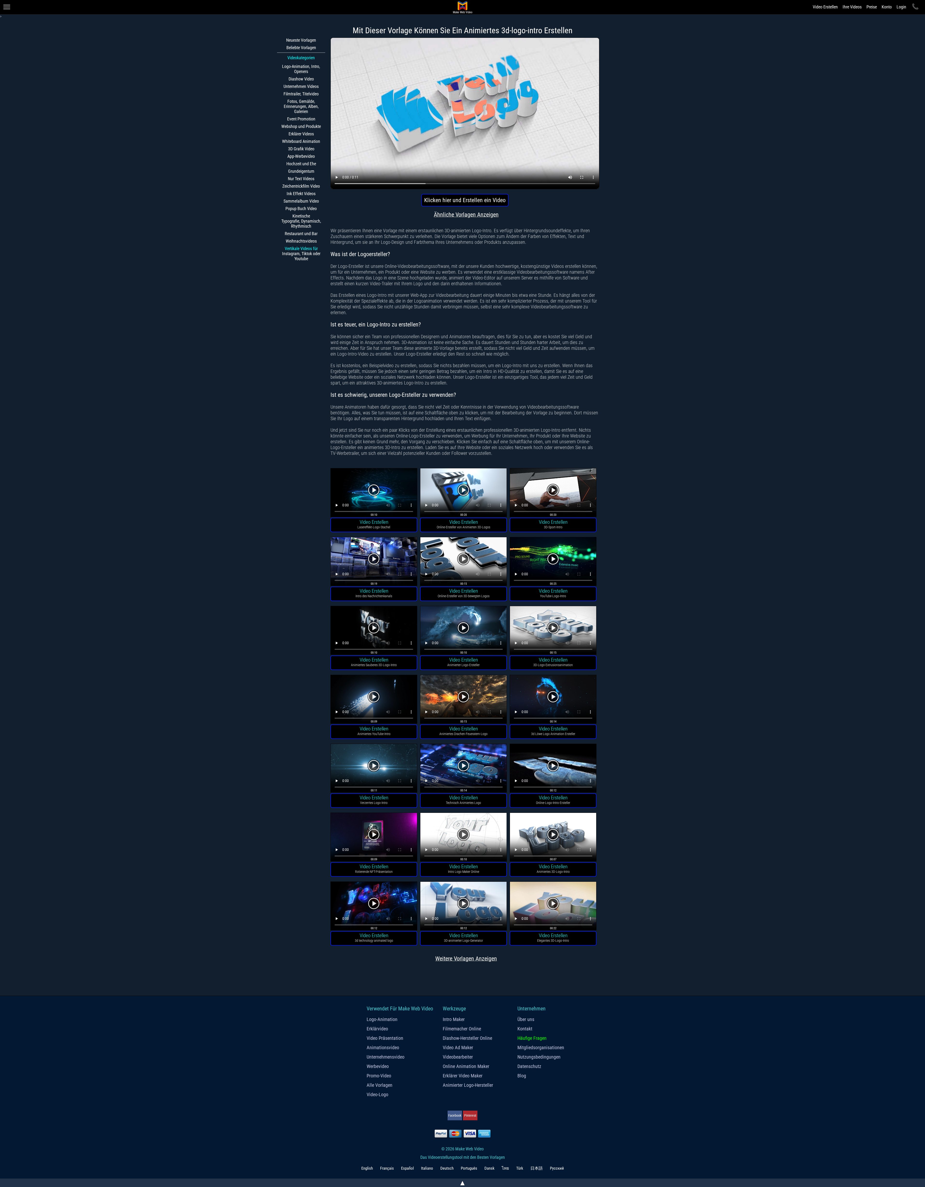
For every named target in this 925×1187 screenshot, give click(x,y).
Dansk (489, 1168)
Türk (519, 1168)
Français (387, 1168)
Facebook (454, 1115)
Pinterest (470, 1115)
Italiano (427, 1168)
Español (407, 1168)
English (367, 1168)
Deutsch (447, 1168)
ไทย (505, 1168)
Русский (557, 1168)
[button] (373, 493)
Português (469, 1168)
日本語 (536, 1168)
